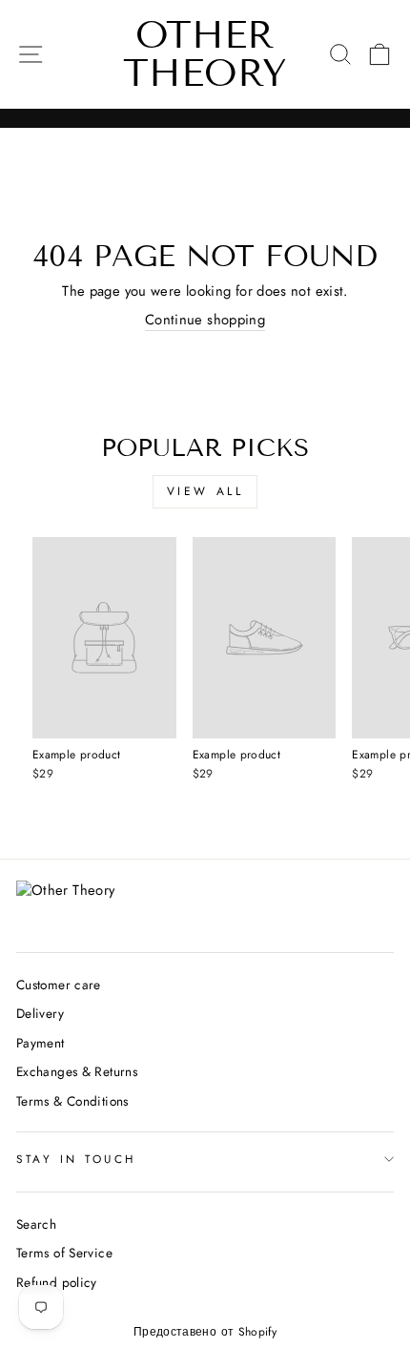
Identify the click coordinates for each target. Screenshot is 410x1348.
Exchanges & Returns (76, 1071)
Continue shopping (205, 320)
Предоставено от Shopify (205, 1331)
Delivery (40, 1013)
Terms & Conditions (72, 1100)
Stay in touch (76, 1159)
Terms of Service (64, 1252)
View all (205, 491)
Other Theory (205, 53)
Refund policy (56, 1282)
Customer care (58, 984)
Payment (40, 1042)
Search (36, 1224)
